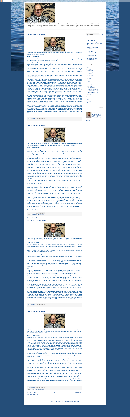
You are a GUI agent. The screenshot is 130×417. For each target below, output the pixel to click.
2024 (88, 69)
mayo (89, 81)
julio (89, 78)
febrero (89, 86)
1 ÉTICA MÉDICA (33, 214)
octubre (89, 73)
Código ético (89, 51)
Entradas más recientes (31, 392)
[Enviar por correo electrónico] (39, 118)
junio (89, 80)
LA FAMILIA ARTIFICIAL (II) (36, 311)
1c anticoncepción (90, 45)
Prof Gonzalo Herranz (91, 59)
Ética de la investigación (91, 55)
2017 (88, 102)
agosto (89, 76)
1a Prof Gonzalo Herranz (40, 214)
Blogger (77, 401)
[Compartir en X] (41, 118)
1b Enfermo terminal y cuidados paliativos (94, 43)
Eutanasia (89, 56)
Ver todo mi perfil (89, 120)
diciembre (90, 70)
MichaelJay (66, 401)
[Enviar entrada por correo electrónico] (37, 118)
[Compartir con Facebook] (43, 118)
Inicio (55, 392)
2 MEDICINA (89, 48)
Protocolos (89, 61)
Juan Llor (95, 112)
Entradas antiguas (78, 392)
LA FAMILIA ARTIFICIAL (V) (36, 34)
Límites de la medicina (91, 58)
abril (89, 83)
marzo (89, 84)
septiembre (90, 75)
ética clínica (89, 54)
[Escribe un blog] (40, 118)
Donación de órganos (91, 52)
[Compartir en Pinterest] (44, 118)
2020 (88, 101)
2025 (88, 67)
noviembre (90, 72)
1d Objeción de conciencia (92, 47)
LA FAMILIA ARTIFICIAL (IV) (36, 125)
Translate (91, 35)
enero (89, 94)
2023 (88, 96)
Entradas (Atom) (35, 394)
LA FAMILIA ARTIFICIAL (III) (36, 220)
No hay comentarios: (31, 118)
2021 (88, 99)
